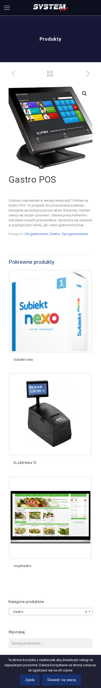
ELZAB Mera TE (25, 463)
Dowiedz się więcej (61, 680)
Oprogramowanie (75, 234)
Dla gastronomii (36, 234)
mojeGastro (22, 566)
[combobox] (50, 611)
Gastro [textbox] (49, 612)
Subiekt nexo (23, 359)
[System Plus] (50, 7)
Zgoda (29, 680)
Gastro (55, 234)
